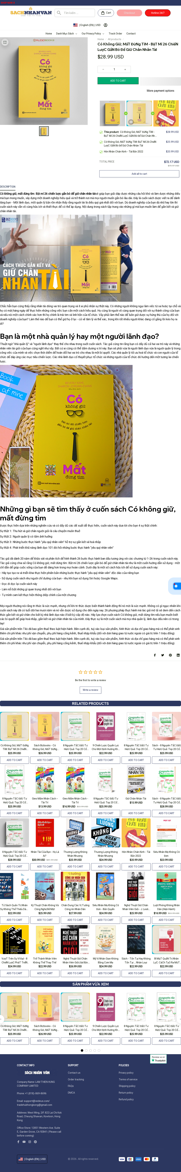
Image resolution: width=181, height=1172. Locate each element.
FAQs (71, 1086)
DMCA (71, 1092)
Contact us (74, 1072)
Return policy (126, 1092)
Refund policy (126, 1099)
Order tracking (76, 1079)
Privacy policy (126, 1072)
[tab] (82, 1050)
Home (101, 39)
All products (114, 39)
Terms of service (128, 1079)
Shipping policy (127, 1086)
